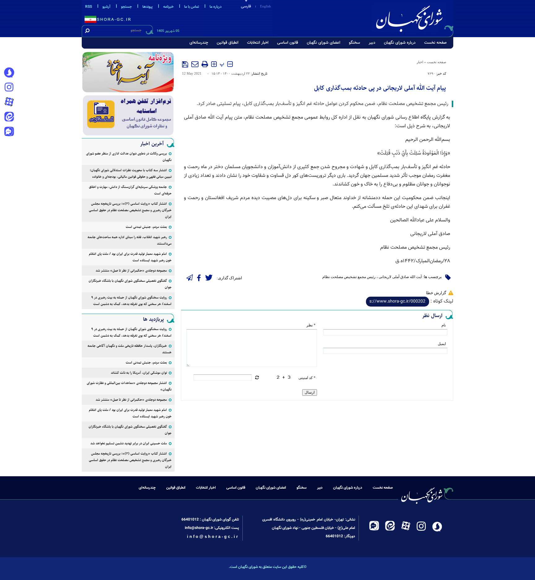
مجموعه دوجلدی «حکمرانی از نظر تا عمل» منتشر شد (131, 270)
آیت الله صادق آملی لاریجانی (400, 277)
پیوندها (147, 7)
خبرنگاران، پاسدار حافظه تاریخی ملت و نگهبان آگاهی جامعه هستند (130, 349)
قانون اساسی (287, 43)
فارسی (246, 6)
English (265, 6)
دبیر (372, 43)
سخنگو (354, 43)
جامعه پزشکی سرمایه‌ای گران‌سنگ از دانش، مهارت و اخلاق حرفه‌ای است (130, 190)
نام (443, 325)
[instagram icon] (9, 87)
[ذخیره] (185, 64)
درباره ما (216, 7)
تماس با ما (191, 7)
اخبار (420, 62)
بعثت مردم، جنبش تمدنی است (146, 226)
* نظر (311, 325)
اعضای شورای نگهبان (323, 43)
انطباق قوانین (227, 43)
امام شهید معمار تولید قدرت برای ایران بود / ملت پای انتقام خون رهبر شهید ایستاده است (130, 257)
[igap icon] (9, 132)
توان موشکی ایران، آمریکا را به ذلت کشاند (139, 372)
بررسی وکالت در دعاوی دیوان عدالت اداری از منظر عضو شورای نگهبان (129, 157)
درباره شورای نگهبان (399, 43)
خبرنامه (168, 7)
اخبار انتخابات (257, 43)
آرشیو (106, 7)
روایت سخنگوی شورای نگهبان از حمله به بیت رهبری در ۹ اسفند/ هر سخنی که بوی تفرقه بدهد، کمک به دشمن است (131, 301)
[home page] (414, 17)
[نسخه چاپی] (205, 64)
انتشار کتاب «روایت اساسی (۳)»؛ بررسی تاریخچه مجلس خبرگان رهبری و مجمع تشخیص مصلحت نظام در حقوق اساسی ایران (130, 210)
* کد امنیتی (306, 378)
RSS (88, 7)
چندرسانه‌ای (198, 43)
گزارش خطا (436, 292)
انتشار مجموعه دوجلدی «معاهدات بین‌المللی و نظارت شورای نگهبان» (129, 386)
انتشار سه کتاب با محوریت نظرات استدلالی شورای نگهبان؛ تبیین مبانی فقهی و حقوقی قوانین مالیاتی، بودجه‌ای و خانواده (131, 173)
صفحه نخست (435, 43)
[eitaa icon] (9, 117)
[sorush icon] (9, 72)
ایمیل (442, 344)
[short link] (397, 302)
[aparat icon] (9, 102)
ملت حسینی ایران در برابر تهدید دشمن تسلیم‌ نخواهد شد (128, 443)
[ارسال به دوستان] (194, 64)
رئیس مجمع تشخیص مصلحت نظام (349, 277)
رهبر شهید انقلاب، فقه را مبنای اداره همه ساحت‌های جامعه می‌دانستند (130, 240)
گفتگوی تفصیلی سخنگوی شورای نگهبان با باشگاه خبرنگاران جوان (130, 284)
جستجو (126, 7)
